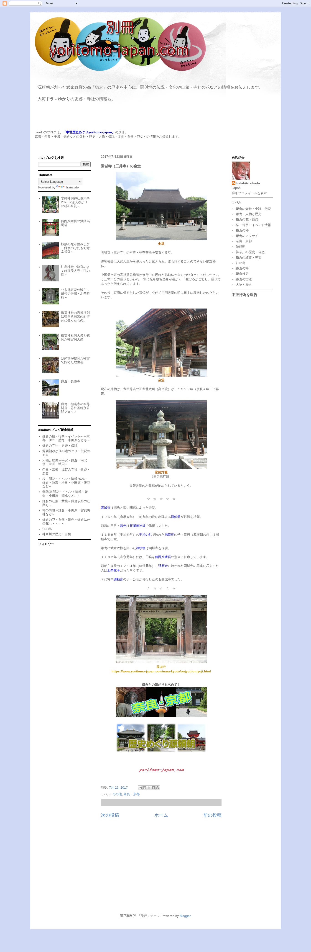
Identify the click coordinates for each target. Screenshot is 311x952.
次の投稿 (110, 815)
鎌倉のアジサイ (247, 236)
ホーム (161, 815)
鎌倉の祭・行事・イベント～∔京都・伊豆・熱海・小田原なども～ (66, 438)
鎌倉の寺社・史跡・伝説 (59, 445)
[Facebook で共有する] (153, 787)
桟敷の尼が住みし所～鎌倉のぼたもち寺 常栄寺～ (75, 248)
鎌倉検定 (242, 273)
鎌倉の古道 (244, 279)
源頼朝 (240, 246)
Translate (72, 187)
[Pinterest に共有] (157, 787)
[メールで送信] (140, 787)
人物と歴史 (244, 284)
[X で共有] (149, 787)
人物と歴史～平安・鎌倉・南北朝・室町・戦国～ (64, 462)
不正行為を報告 (244, 295)
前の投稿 (212, 815)
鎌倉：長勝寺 (70, 381)
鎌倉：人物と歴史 (248, 214)
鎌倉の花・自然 (247, 219)
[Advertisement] (155, 868)
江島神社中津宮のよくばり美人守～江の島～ (75, 270)
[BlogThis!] (144, 787)
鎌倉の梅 (242, 268)
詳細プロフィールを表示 (249, 193)
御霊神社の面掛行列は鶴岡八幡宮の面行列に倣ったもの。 (75, 316)
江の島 (47, 529)
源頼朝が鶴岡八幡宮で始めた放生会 (75, 360)
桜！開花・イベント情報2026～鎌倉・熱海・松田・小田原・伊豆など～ (66, 482)
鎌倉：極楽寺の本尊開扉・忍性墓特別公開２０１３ (75, 408)
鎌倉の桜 (242, 230)
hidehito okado (248, 183)
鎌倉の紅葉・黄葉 (248, 257)
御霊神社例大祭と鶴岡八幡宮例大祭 (75, 337)
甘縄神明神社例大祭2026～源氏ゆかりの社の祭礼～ (75, 202)
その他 (117, 794)
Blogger (185, 916)
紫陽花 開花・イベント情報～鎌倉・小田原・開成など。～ (65, 493)
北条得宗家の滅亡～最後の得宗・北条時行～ (75, 293)
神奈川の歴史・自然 (56, 534)
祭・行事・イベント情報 (253, 225)
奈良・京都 (132, 794)
